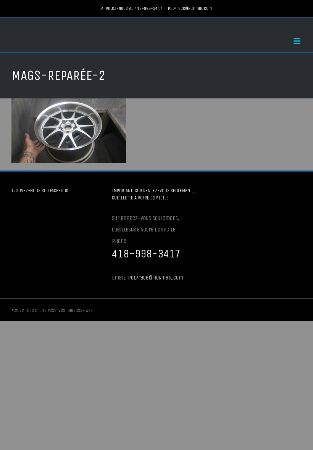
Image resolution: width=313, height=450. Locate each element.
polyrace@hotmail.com (190, 8)
